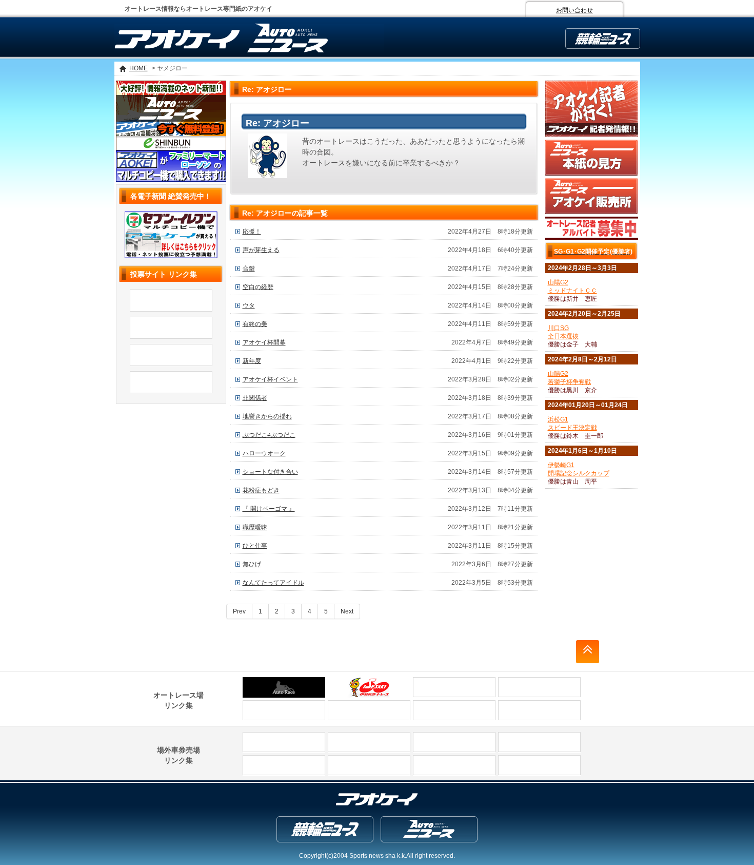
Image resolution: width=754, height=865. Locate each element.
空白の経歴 (258, 287)
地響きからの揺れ (267, 416)
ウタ (249, 305)
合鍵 (249, 268)
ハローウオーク (264, 453)
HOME (138, 68)
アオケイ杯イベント (270, 379)
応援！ (252, 231)
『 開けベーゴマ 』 (269, 508)
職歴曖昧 (255, 527)
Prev (239, 611)
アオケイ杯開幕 (264, 342)
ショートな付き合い (270, 471)
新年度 (252, 360)
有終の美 (255, 324)
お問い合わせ (574, 10)
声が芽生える (261, 250)
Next (347, 611)
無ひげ (252, 564)
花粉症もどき (261, 490)
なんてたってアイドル (273, 582)
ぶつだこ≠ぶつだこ (269, 434)
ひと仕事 (255, 545)
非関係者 (255, 397)
